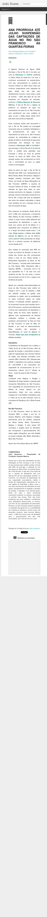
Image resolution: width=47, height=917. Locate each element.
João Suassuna (35, 528)
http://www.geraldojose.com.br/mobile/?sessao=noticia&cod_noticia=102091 (22, 52)
